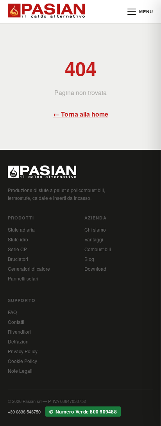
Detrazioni (19, 341)
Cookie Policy (22, 361)
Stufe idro (18, 239)
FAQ (12, 312)
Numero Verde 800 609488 (86, 411)
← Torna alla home (80, 114)
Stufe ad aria (21, 229)
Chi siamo (95, 229)
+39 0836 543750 (24, 411)
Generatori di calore (29, 268)
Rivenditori (19, 331)
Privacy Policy (23, 351)
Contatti (16, 321)
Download (95, 268)
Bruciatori (18, 258)
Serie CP (17, 249)
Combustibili (97, 249)
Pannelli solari (23, 278)
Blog (89, 258)
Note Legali (20, 370)
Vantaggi (93, 239)
